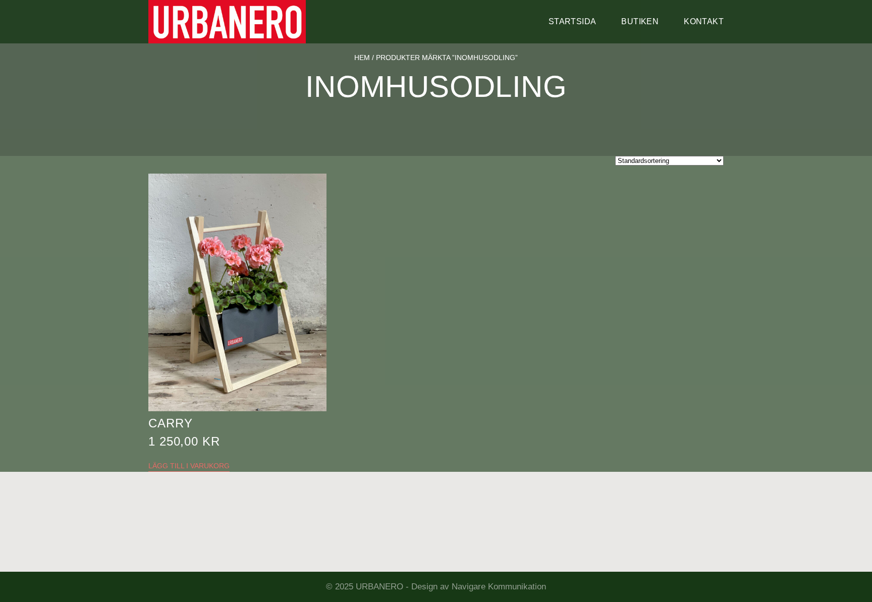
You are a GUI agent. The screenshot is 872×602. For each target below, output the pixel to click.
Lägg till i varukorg (189, 466)
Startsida (572, 21)
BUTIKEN (640, 21)
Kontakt (704, 21)
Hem (362, 57)
